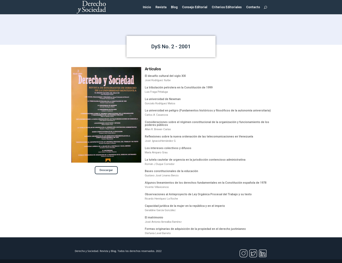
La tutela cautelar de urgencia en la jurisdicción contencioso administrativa (195, 159)
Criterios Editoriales (227, 7)
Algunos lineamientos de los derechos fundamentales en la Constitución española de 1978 (205, 182)
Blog (174, 7)
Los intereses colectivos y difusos (168, 148)
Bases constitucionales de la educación (171, 171)
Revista (161, 7)
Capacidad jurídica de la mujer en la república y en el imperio (185, 206)
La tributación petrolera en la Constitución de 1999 (179, 87)
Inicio (147, 7)
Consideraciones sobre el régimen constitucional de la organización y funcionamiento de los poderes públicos (207, 123)
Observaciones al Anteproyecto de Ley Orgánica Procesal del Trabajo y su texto (198, 194)
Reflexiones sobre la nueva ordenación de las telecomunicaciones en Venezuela (199, 136)
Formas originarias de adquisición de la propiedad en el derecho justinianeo (195, 229)
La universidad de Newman (163, 99)
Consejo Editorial (194, 7)
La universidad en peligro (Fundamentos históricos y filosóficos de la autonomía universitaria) (208, 110)
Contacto (253, 7)
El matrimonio (154, 217)
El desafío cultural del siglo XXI (165, 76)
